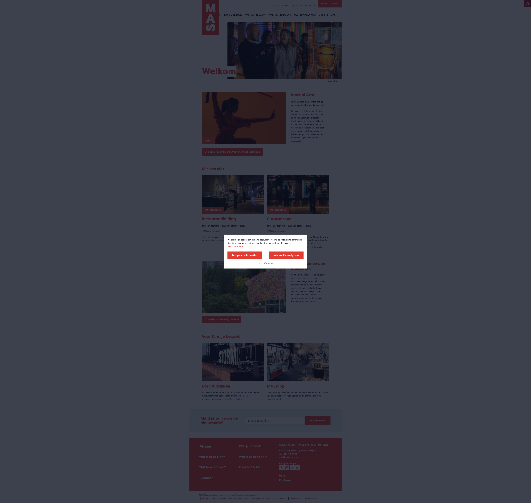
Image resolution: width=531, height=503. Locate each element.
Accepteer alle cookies (244, 255)
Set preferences (265, 263)
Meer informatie (235, 246)
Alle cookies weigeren (286, 255)
